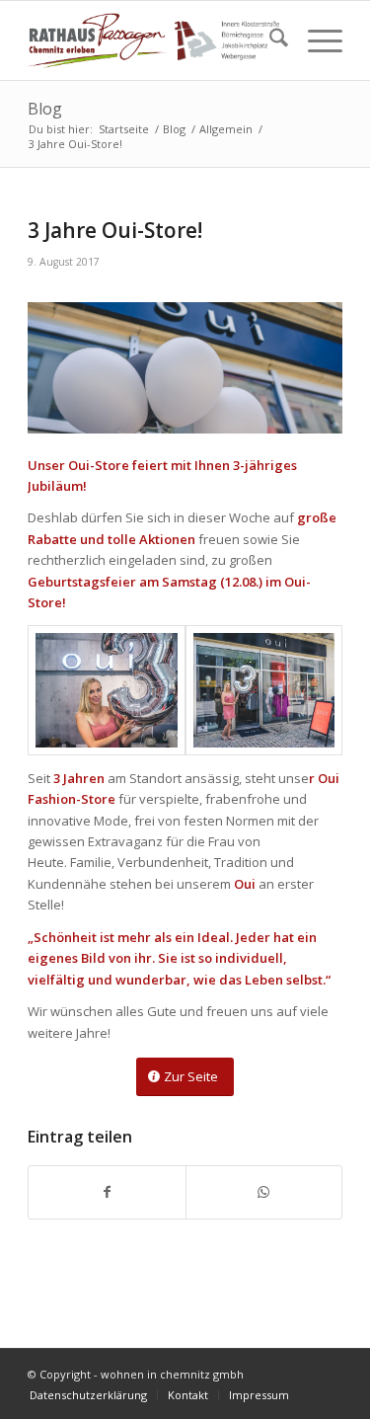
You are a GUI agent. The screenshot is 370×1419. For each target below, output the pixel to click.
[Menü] (315, 40)
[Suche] (269, 40)
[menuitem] (269, 40)
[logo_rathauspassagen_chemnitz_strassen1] (153, 40)
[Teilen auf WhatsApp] (263, 1192)
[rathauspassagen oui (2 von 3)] (106, 690)
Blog (45, 108)
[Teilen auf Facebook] (107, 1192)
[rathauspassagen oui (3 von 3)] (263, 690)
